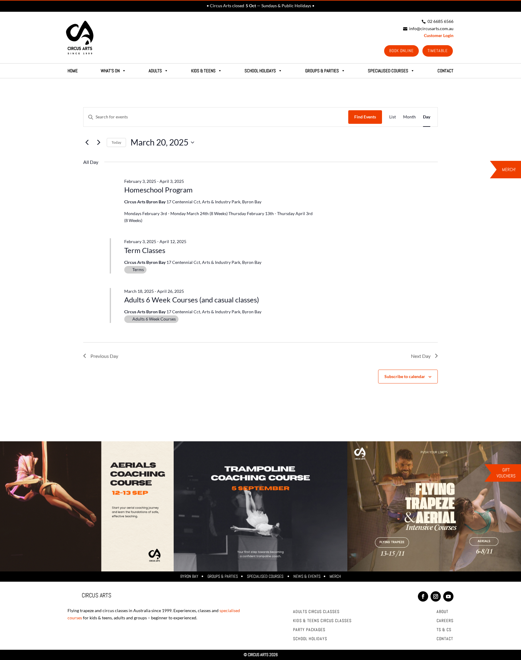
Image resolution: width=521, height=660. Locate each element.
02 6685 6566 (437, 21)
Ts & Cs (444, 629)
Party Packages (309, 629)
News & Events (306, 576)
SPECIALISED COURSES (388, 71)
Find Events (365, 116)
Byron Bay (189, 576)
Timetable (438, 50)
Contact (445, 639)
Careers (445, 620)
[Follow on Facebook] (423, 596)
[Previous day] (86, 142)
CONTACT (445, 71)
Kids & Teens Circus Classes (322, 620)
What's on (110, 71)
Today (116, 142)
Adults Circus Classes (316, 611)
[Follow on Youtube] (448, 596)
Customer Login (438, 35)
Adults (155, 71)
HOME (73, 71)
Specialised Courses (265, 576)
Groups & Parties (222, 576)
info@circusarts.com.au (428, 28)
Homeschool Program (158, 189)
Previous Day (104, 356)
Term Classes (144, 250)
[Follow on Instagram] (436, 596)
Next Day (421, 356)
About (442, 611)
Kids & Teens (203, 71)
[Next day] (98, 142)
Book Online (401, 50)
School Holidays (260, 71)
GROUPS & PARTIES (322, 71)
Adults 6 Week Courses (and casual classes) (191, 299)
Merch (335, 576)
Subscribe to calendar (404, 376)
